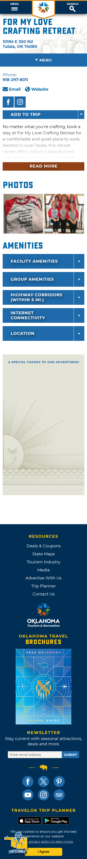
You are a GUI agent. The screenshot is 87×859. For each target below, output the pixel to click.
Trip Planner (43, 586)
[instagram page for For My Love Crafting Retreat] (20, 102)
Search (73, 4)
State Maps (43, 554)
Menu (14, 4)
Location (23, 333)
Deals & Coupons (44, 546)
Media (43, 570)
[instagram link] (43, 794)
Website (39, 89)
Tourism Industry (43, 562)
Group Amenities (32, 279)
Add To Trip (26, 114)
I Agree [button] (43, 852)
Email (15, 89)
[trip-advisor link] (59, 794)
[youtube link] (27, 794)
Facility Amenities (34, 261)
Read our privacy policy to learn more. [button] (43, 842)
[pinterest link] (59, 781)
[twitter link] (43, 781)
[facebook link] (27, 781)
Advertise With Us (43, 578)
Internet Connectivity (28, 315)
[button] (14, 7)
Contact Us (44, 594)
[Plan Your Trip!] (16, 843)
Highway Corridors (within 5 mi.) (36, 297)
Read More (44, 166)
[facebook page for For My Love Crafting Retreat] (8, 102)
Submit (70, 755)
